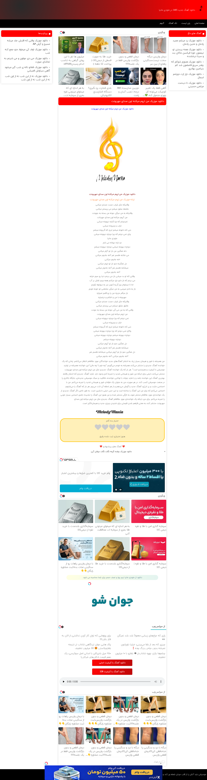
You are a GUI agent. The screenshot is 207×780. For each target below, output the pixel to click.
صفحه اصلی (199, 23)
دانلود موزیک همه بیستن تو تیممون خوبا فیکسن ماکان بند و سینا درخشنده (188, 53)
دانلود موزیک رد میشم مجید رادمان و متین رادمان (188, 42)
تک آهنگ (173, 23)
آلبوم (162, 23)
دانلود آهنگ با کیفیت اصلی (112, 662)
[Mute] (121, 490)
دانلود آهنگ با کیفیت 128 (112, 671)
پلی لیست (185, 23)
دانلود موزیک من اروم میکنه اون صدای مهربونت (137, 101)
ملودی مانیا (112, 238)
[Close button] (160, 763)
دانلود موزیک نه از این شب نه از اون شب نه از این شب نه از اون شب (27, 78)
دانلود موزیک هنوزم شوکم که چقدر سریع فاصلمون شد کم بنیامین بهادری (187, 65)
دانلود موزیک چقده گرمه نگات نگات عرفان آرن (111, 451)
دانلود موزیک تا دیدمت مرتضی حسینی (191, 84)
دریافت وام (86, 488)
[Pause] (116, 490)
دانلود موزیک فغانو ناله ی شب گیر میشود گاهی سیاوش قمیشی (27, 69)
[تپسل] (46, 763)
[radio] (126, 428)
